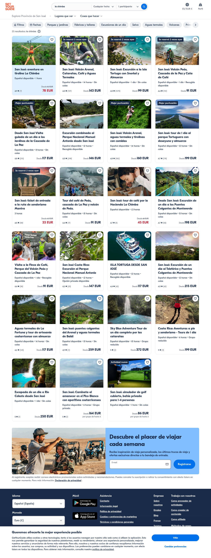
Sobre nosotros (158, 502)
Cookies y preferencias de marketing (118, 516)
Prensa (157, 520)
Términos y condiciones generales (117, 522)
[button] (34, 65)
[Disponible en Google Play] (85, 503)
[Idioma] (187, 4)
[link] (34, 65)
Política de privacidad (110, 511)
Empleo (157, 510)
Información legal (109, 506)
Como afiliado (178, 519)
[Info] (39, 31)
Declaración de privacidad (68, 480)
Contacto (104, 500)
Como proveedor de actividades (181, 502)
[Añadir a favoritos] (52, 40)
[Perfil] (200, 4)
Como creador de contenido (180, 512)
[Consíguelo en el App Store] (85, 516)
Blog (156, 515)
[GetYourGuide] (10, 6)
